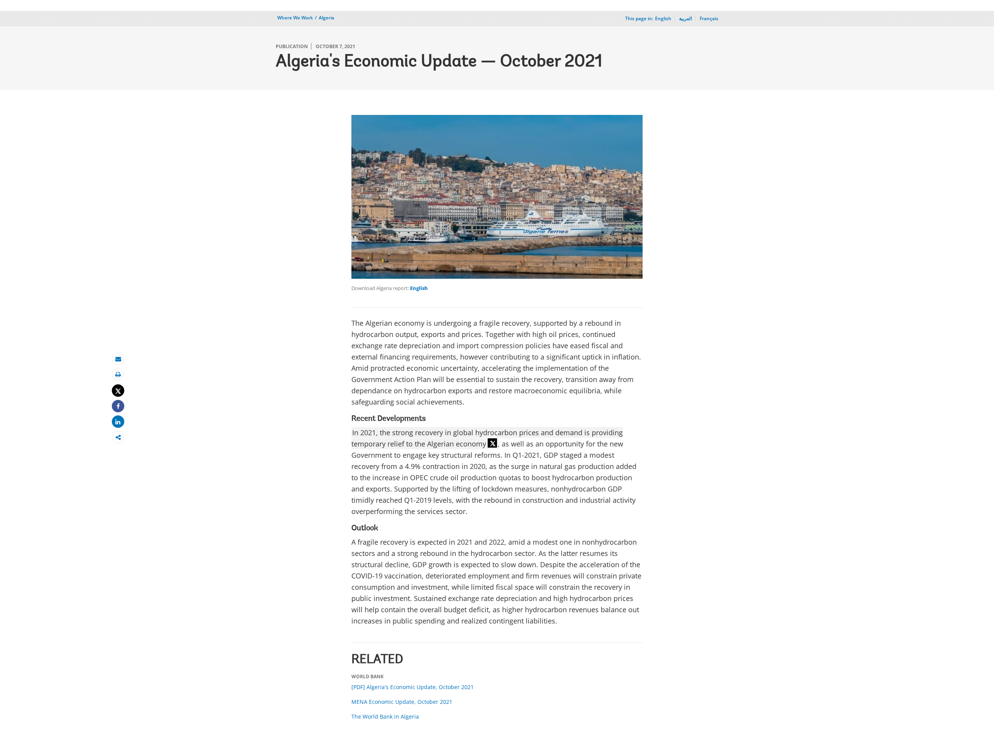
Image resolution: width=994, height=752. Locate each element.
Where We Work (295, 17)
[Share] (118, 406)
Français (709, 18)
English (419, 288)
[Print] (118, 374)
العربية (685, 18)
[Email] (118, 359)
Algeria (326, 17)
